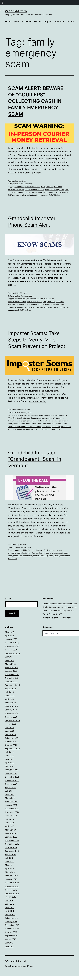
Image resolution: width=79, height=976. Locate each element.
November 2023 (12, 713)
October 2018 (11, 890)
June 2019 (9, 861)
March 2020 (10, 830)
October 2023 (11, 717)
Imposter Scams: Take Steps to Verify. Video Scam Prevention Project (36, 339)
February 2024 (11, 706)
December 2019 (12, 840)
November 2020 (12, 812)
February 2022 (11, 770)
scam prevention (48, 424)
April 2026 (9, 636)
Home (8, 21)
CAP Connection (16, 11)
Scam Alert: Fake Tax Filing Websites (58, 611)
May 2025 (9, 660)
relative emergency (40, 556)
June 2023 (9, 731)
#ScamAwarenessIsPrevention (26, 415)
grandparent (56, 553)
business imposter (31, 418)
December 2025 (12, 643)
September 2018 (12, 893)
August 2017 (10, 939)
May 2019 (9, 865)
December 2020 (12, 808)
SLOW (55, 192)
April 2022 (9, 763)
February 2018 (11, 918)
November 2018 (12, 886)
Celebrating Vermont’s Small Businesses (59, 607)
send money (65, 556)
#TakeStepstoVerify (32, 187)
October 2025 (11, 650)
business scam (44, 418)
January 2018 (11, 921)
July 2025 (9, 657)
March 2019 (10, 872)
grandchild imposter (23, 192)
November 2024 (12, 678)
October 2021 (11, 784)
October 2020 (11, 816)
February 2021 (11, 801)
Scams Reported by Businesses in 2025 (59, 604)
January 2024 (11, 710)
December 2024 (12, 674)
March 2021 (10, 798)
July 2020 (9, 819)
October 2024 (11, 682)
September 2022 (12, 749)
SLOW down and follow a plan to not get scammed (28, 195)
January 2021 (11, 805)
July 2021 (9, 791)
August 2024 (10, 689)
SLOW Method (54, 195)
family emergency (51, 550)
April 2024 (9, 699)
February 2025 (11, 667)
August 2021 (10, 787)
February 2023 (11, 738)
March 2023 (10, 734)
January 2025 (11, 671)
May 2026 (9, 632)
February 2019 (11, 876)
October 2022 (11, 745)
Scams (50, 192)
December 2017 (12, 925)
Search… (9, 599)
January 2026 (11, 639)
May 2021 (9, 794)
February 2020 (11, 833)
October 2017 (11, 932)
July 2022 (9, 752)
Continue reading (37, 401)
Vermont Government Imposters (56, 618)
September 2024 (12, 685)
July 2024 (9, 692)
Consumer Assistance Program (37, 21)
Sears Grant (46, 426)
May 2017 (9, 946)
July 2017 (9, 943)
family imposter (28, 553)
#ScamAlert (32, 299)
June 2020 (9, 823)
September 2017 (12, 936)
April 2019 (9, 869)
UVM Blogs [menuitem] (3, 2)
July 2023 (9, 727)
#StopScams (19, 187)
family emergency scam (54, 189)
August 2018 (10, 897)
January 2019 (11, 879)
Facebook (59, 21)
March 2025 (10, 664)
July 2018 (9, 900)
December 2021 (12, 777)
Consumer (49, 187)
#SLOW (40, 299)
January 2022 (11, 773)
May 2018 (9, 907)
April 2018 (9, 911)
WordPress (28, 966)
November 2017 (12, 929)
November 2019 (12, 844)
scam (39, 424)
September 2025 (12, 653)
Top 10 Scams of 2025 (52, 614)
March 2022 (10, 766)
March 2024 (10, 703)
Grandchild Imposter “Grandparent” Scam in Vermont (34, 459)
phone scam (27, 556)
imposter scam (19, 424)
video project (56, 429)
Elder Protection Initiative (34, 189)
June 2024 (10, 696)
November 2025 (12, 646)
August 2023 (10, 724)
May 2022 (9, 759)
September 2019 (12, 851)
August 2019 (10, 854)
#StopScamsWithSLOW (17, 301)
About (17, 21)
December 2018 (12, 883)
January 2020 (11, 837)
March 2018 (10, 914)
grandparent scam (39, 192)
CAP (43, 187)
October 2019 (11, 847)
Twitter (70, 21)
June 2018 (9, 904)
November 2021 (12, 780)
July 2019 (9, 858)
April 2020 (9, 826)
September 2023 (12, 720)
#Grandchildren (20, 299)
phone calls (17, 556)
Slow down (63, 192)
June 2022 (9, 756)
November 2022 (12, 741)
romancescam (31, 424)
